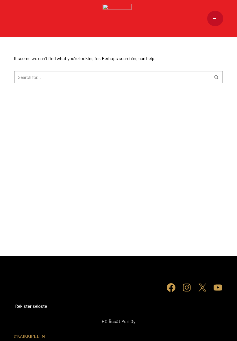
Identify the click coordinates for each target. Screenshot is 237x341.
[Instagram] (187, 287)
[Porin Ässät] (118, 18)
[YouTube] (218, 287)
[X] (202, 287)
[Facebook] (171, 287)
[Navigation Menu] (215, 18)
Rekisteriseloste (22, 306)
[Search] (216, 77)
